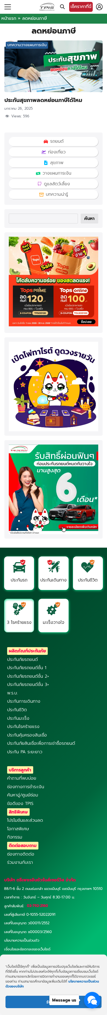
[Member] (99, 7)
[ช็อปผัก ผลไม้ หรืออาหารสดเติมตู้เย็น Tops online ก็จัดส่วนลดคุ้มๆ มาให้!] (53, 325)
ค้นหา (89, 218)
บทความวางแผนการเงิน (27, 45)
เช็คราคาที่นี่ (81, 6)
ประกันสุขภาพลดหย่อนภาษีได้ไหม (43, 100)
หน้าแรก (8, 18)
